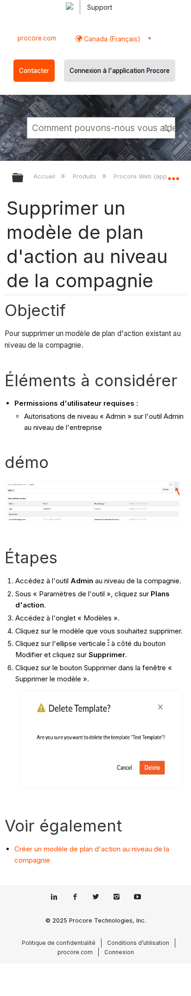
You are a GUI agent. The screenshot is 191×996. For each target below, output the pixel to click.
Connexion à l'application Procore (120, 70)
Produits (85, 176)
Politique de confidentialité (59, 942)
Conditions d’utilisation (138, 942)
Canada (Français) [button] (111, 39)
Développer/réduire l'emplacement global (173, 174)
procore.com (37, 38)
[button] (167, 127)
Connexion (119, 952)
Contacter (34, 70)
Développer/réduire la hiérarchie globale (23, 178)
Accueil (45, 176)
